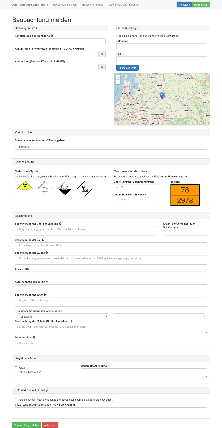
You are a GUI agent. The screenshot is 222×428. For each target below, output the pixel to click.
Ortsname (122, 41)
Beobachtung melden (65, 4)
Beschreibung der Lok (28, 240)
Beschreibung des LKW (29, 294)
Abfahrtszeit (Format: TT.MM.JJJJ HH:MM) (40, 61)
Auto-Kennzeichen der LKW (31, 281)
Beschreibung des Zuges (30, 252)
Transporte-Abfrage (92, 4)
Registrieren (201, 4)
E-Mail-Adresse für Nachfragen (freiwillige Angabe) (45, 405)
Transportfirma (24, 337)
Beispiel (175, 181)
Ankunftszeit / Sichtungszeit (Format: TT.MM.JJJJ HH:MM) (49, 48)
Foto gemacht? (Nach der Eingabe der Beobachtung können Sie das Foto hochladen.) (65, 399)
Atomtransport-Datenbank (30, 4)
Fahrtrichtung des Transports (32, 35)
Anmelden (184, 4)
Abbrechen (50, 425)
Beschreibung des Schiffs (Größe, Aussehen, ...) (43, 321)
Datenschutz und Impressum (124, 4)
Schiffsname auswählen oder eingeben (40, 311)
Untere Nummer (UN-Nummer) (131, 194)
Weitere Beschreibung (94, 366)
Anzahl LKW (22, 269)
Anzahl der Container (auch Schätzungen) (179, 225)
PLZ (118, 53)
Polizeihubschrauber (29, 372)
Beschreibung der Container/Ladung (37, 223)
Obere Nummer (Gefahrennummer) (134, 181)
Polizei (21, 367)
